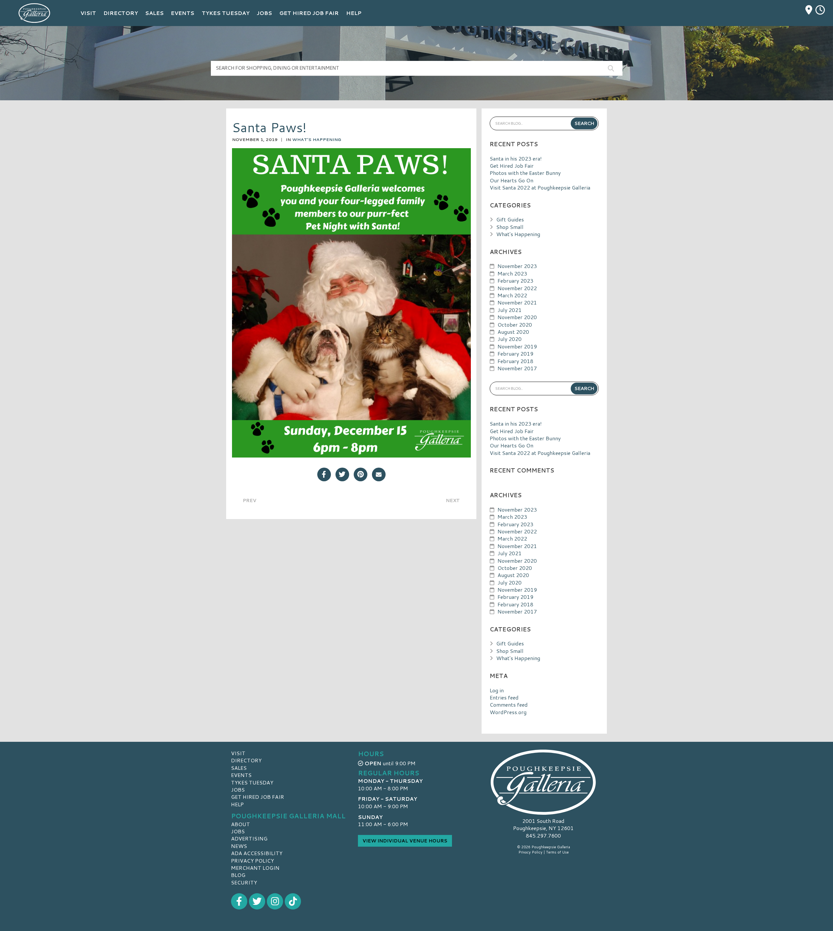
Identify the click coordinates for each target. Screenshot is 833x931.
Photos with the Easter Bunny (525, 172)
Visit (238, 753)
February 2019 (515, 353)
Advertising (249, 838)
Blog (238, 875)
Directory (246, 760)
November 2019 (517, 346)
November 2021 (517, 302)
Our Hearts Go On (511, 180)
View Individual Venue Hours (404, 841)
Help (237, 804)
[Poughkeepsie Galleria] (543, 782)
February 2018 (515, 361)
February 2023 (515, 280)
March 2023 (512, 273)
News (239, 846)
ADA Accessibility (256, 853)
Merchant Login (255, 867)
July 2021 (510, 310)
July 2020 (510, 339)
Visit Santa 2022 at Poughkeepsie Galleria (540, 187)
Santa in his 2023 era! (516, 158)
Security (244, 882)
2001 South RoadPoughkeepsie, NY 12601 (543, 824)
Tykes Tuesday (252, 782)
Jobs (238, 789)
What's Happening (316, 139)
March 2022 (512, 295)
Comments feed (509, 704)
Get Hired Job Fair (512, 165)
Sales (239, 767)
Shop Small (510, 227)
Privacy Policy (252, 860)
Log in (497, 690)
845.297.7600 (543, 835)
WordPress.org (508, 712)
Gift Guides (510, 219)
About (240, 824)
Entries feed (504, 697)
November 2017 (517, 368)
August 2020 (513, 331)
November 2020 (517, 317)
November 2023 (517, 266)
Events (241, 775)
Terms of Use (557, 852)
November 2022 (517, 288)
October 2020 (515, 324)
